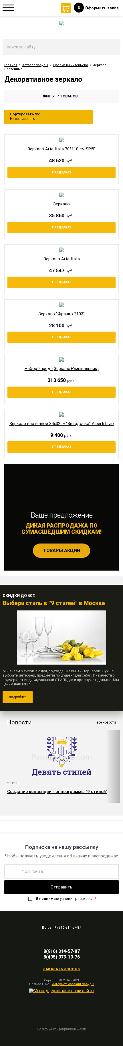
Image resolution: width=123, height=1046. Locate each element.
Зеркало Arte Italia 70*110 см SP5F (61, 149)
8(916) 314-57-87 (61, 951)
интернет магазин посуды (73, 984)
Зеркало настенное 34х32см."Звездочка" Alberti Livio (61, 423)
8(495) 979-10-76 (61, 957)
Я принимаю (47, 898)
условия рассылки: (66, 898)
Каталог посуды (35, 65)
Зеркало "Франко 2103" (61, 313)
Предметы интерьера (70, 65)
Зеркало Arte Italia (61, 259)
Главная (10, 65)
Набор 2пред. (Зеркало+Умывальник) (62, 368)
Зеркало (61, 204)
